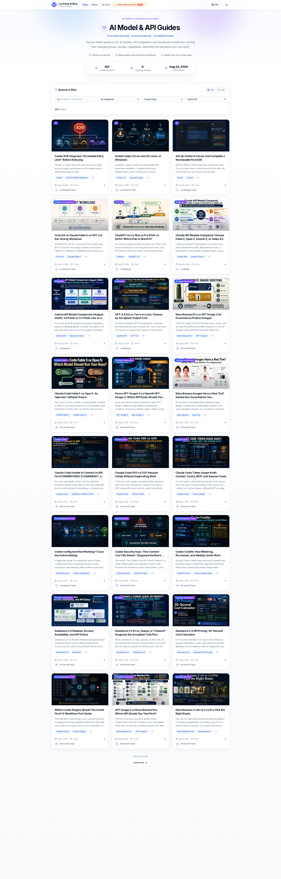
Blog (85, 4)
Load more (138, 762)
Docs (107, 4)
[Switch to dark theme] (226, 4)
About (95, 4)
